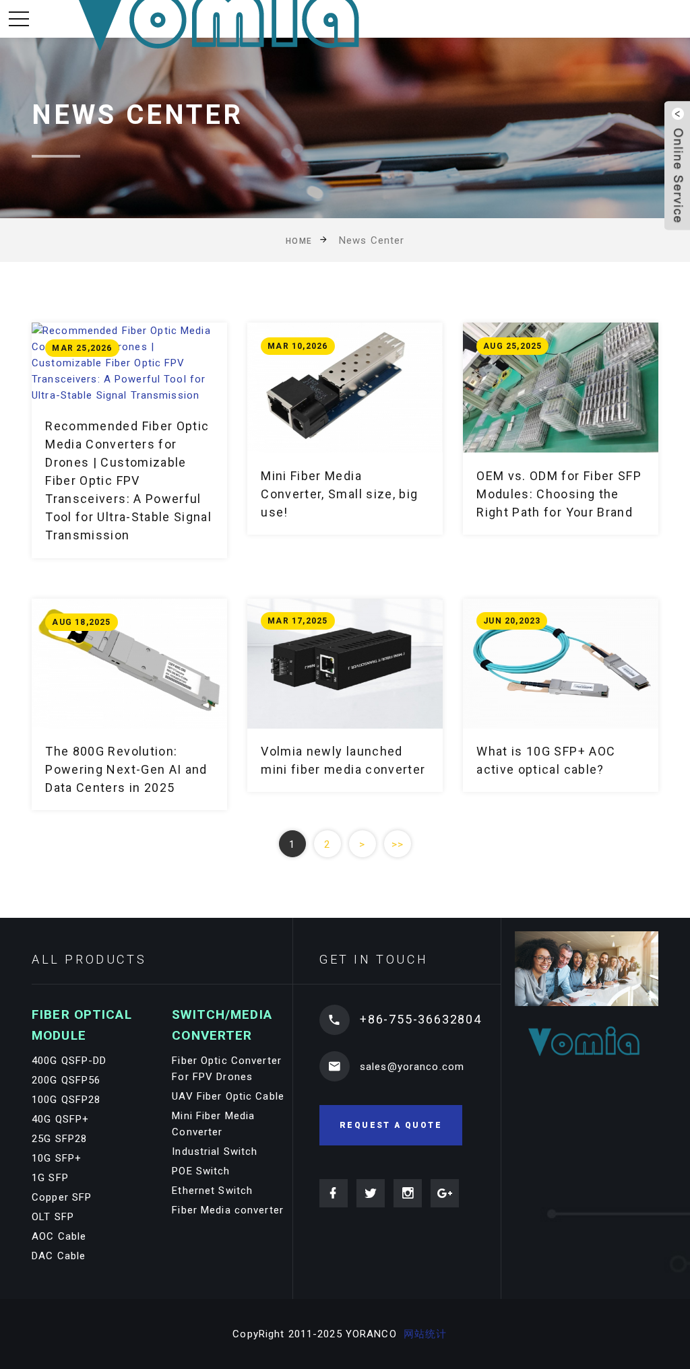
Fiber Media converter (228, 1210)
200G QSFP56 (66, 1080)
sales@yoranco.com (412, 1067)
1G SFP (50, 1178)
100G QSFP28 (66, 1100)
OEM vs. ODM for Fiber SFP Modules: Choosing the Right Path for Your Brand (558, 494)
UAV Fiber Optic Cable (228, 1096)
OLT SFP (53, 1217)
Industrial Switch (214, 1151)
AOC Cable (59, 1236)
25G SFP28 (59, 1139)
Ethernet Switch (212, 1190)
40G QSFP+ (60, 1119)
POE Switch (201, 1171)
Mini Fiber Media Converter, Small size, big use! (339, 494)
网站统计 (425, 1334)
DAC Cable (59, 1256)
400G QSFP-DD (69, 1061)
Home (299, 241)
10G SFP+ (57, 1158)
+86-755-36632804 (421, 1019)
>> (397, 844)
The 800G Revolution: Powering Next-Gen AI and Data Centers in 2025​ (126, 769)
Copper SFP (62, 1197)
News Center (371, 240)
